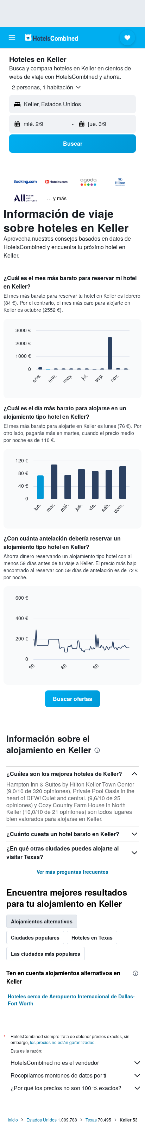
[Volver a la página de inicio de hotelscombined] (51, 37)
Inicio (13, 1120)
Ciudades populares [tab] (35, 937)
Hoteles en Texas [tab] (92, 937)
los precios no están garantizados (62, 1042)
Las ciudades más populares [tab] (45, 953)
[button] (12, 37)
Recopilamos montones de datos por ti (58, 1075)
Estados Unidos (41, 1120)
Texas (91, 1120)
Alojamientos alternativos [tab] (41, 921)
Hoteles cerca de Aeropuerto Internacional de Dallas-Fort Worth (71, 1000)
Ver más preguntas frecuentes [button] (72, 871)
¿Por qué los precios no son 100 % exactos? (66, 1088)
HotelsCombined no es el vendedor (55, 1063)
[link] (72, 698)
